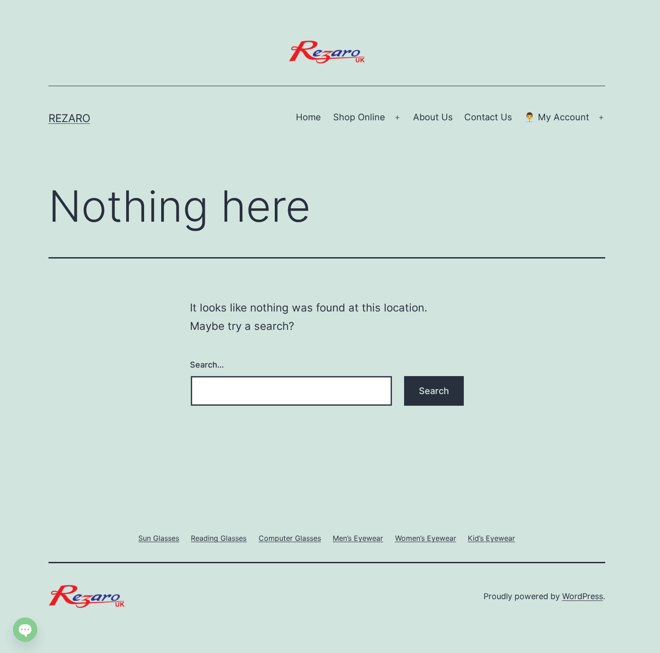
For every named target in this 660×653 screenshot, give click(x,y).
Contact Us (488, 117)
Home (308, 117)
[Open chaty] (25, 630)
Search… (207, 364)
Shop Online (359, 117)
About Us (433, 117)
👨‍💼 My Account (556, 117)
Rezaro (69, 118)
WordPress (582, 596)
